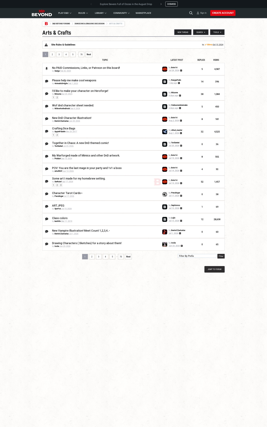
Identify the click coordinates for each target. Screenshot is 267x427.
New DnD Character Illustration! (71, 118)
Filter (221, 256)
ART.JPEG (58, 205)
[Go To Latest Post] (181, 70)
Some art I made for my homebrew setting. (78, 178)
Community (120, 13)
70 (81, 54)
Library (99, 13)
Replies (201, 60)
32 (202, 131)
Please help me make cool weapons (74, 80)
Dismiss (171, 4)
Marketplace (143, 13)
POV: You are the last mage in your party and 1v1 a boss (87, 168)
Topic (105, 60)
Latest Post (177, 60)
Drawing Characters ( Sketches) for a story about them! (86, 243)
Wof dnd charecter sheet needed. (73, 105)
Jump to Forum (214, 269)
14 (202, 81)
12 (202, 219)
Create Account (223, 12)
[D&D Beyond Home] (42, 13)
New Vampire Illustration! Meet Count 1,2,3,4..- (81, 230)
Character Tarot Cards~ (67, 193)
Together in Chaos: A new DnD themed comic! (80, 143)
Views (216, 60)
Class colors (60, 218)
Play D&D (63, 13)
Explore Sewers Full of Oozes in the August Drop (126, 4)
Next (89, 54)
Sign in (203, 13)
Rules (81, 13)
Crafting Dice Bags (63, 128)
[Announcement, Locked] (46, 44)
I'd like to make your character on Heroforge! (80, 90)
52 (202, 182)
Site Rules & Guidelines (63, 44)
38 (202, 94)
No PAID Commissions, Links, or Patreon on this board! (86, 67)
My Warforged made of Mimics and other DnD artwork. (86, 155)
